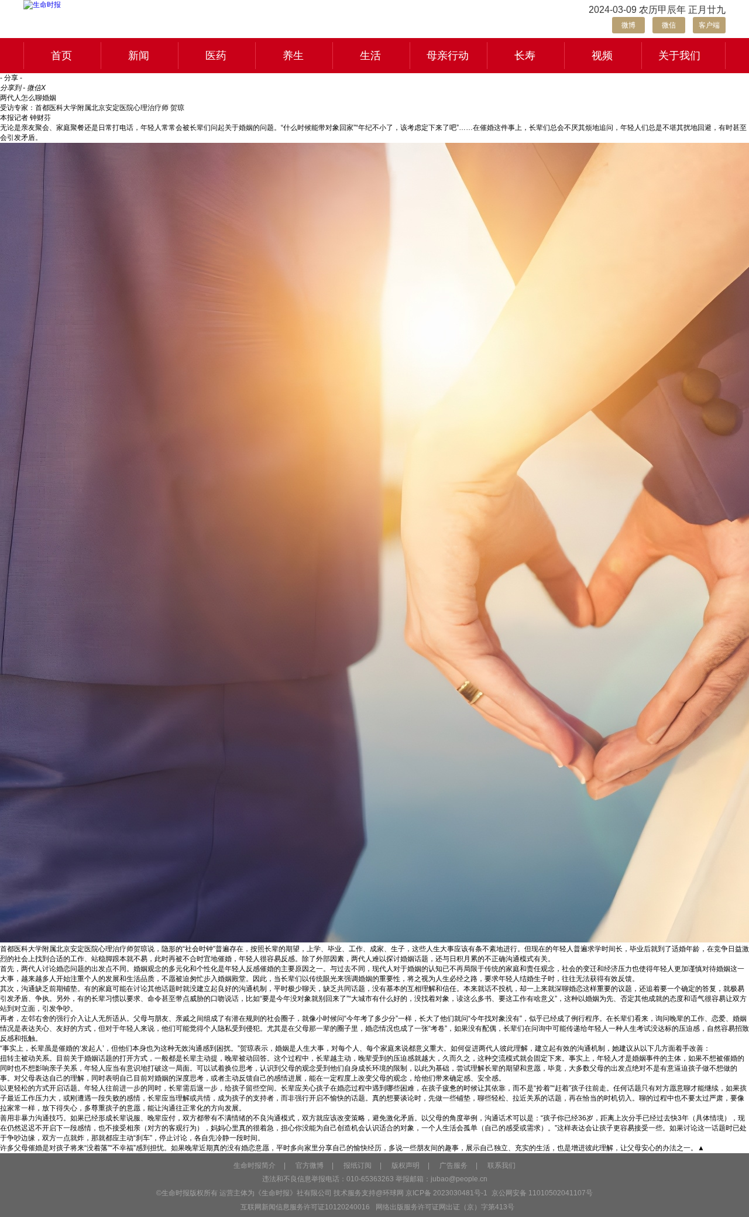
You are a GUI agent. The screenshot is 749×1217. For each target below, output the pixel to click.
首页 (61, 55)
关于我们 (679, 55)
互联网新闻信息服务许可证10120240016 (305, 1207)
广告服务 (453, 1165)
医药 (215, 55)
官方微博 (310, 1165)
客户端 (709, 25)
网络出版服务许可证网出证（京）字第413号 (445, 1207)
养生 (293, 55)
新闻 (138, 55)
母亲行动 (448, 55)
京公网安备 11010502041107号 (541, 1193)
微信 (669, 25)
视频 (602, 55)
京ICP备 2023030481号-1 (446, 1193)
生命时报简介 (254, 1165)
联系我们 (501, 1165)
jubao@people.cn (459, 1179)
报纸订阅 (357, 1165)
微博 (628, 25)
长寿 (524, 55)
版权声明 (405, 1165)
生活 (370, 55)
